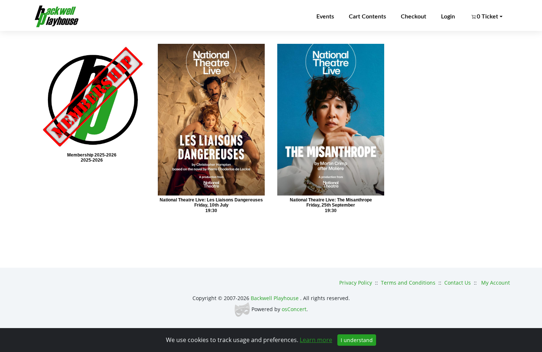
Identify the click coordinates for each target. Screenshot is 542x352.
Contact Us (457, 282)
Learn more (316, 340)
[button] (486, 16)
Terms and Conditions (408, 282)
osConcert (294, 309)
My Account (495, 282)
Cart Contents (367, 17)
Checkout (413, 17)
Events (325, 17)
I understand (357, 340)
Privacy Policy (355, 282)
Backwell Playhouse (275, 298)
